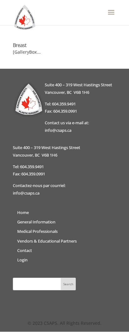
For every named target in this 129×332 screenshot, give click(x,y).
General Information (36, 222)
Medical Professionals (37, 231)
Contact (24, 250)
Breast (19, 45)
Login (22, 260)
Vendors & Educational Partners (47, 241)
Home (23, 212)
